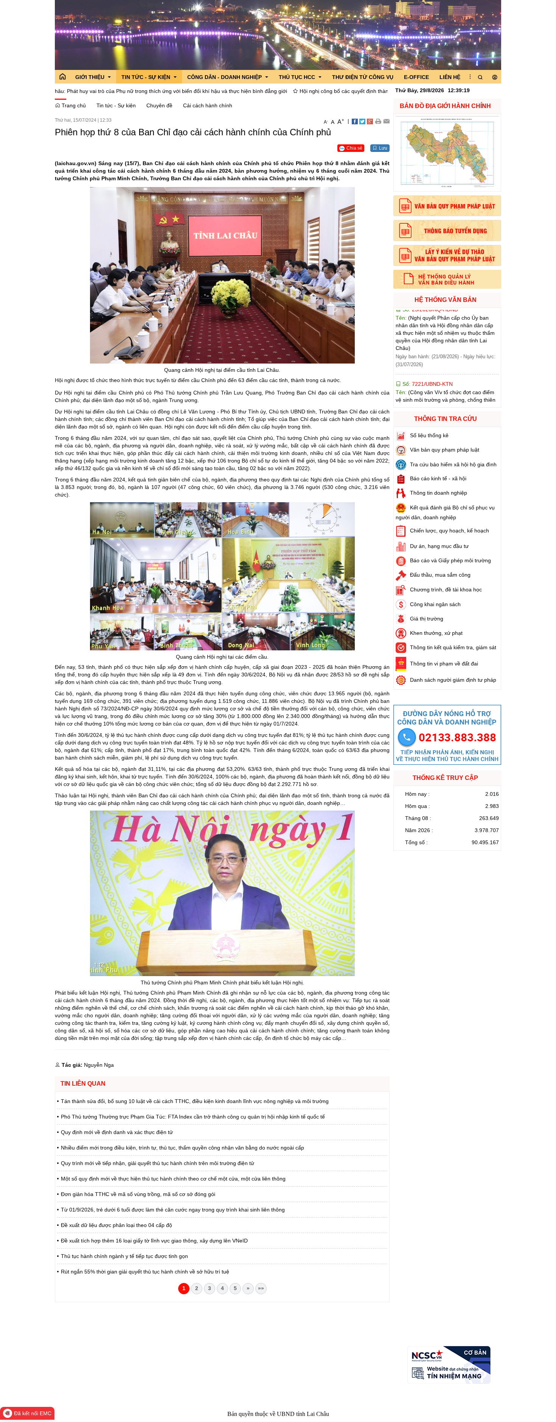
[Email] (386, 121)
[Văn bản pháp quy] (447, 206)
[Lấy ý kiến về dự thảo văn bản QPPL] (447, 255)
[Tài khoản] (494, 77)
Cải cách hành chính (207, 105)
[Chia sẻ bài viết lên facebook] (355, 121)
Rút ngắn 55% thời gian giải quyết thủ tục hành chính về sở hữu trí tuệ (145, 1272)
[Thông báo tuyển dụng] (447, 230)
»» (261, 1288)
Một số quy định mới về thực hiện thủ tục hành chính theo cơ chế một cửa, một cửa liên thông (173, 1179)
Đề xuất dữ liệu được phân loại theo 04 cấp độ (116, 1225)
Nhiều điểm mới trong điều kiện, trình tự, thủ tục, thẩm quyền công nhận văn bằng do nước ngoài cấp (182, 1148)
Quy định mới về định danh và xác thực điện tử (117, 1132)
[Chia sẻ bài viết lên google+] (370, 121)
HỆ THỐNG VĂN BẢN (446, 300)
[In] (378, 121)
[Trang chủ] (62, 77)
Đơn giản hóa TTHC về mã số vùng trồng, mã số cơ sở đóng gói (138, 1194)
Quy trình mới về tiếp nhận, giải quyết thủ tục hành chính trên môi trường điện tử (157, 1163)
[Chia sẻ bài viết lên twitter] (362, 121)
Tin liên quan (83, 1083)
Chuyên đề (159, 105)
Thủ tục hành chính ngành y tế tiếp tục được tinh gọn (124, 1256)
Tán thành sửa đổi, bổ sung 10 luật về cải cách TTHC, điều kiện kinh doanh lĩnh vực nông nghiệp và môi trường (195, 1101)
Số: (427, 334)
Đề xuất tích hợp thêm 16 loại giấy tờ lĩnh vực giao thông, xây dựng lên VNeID (154, 1241)
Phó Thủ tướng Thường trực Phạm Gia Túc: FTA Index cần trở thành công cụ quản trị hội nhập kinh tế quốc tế (193, 1117)
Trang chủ (73, 105)
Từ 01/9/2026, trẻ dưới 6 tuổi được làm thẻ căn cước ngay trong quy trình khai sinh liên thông (173, 1210)
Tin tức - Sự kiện (116, 105)
